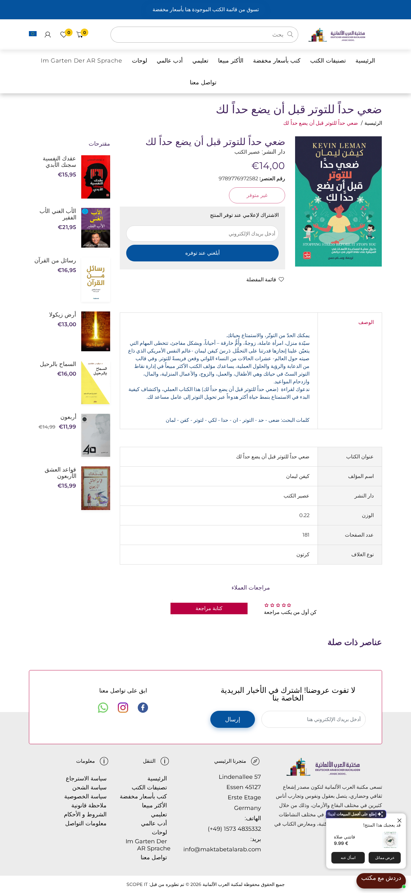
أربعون (68, 417)
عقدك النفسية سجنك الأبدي (59, 161)
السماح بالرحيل (58, 364)
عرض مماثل (385, 857)
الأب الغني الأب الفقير (57, 214)
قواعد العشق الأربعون (60, 472)
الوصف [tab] (366, 322)
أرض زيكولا (62, 314)
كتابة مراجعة (209, 608)
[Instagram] (123, 707)
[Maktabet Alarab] (345, 34)
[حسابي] (47, 35)
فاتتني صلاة (344, 836)
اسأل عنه (348, 857)
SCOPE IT (137, 884)
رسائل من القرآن (55, 260)
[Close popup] (400, 819)
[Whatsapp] (103, 707)
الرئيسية (373, 123)
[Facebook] (143, 707)
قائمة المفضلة (261, 279)
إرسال (232, 719)
